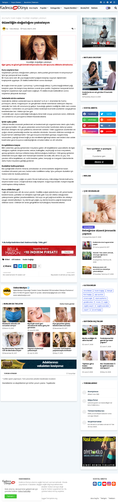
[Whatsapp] (25, 266)
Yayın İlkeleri (16, 2)
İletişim (5, 2)
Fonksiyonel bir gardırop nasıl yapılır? (107, 340)
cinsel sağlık (88, 298)
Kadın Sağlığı (16, 18)
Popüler (43, 8)
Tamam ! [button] (10, 496)
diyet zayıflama (100, 298)
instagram (92, 131)
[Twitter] (20, 266)
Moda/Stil (85, 8)
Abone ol (99, 162)
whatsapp (92, 120)
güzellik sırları (88, 302)
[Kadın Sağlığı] (99, 75)
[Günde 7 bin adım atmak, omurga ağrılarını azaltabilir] (86, 256)
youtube (109, 131)
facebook (92, 114)
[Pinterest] (30, 266)
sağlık (106, 302)
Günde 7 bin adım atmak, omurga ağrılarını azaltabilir (103, 255)
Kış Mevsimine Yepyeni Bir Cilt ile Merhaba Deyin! (13, 349)
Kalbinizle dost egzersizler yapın (103, 243)
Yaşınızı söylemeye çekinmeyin (35, 349)
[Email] (34, 266)
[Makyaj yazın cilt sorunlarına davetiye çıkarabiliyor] (86, 270)
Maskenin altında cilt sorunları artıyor (11, 325)
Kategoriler (55, 8)
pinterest (92, 125)
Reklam (94, 8)
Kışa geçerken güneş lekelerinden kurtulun (61, 325)
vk (109, 125)
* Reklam (111, 498)
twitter (109, 114)
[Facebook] (15, 266)
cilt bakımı (16, 259)
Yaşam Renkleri (70, 8)
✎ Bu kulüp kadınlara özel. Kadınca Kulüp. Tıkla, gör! (24, 242)
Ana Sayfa (33, 8)
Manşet (109, 291)
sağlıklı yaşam (89, 306)
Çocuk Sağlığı (96, 310)
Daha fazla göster (67, 304)
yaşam (86, 310)
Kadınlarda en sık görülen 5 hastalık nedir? (97, 93)
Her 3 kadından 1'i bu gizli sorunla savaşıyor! (107, 366)
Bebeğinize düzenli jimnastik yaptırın (99, 232)
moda (98, 302)
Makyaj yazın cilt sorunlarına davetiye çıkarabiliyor (101, 269)
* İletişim (103, 498)
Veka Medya (20, 287)
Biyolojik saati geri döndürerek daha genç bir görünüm (39, 326)
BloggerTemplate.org (48, 498)
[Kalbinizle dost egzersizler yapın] (86, 245)
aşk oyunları (99, 294)
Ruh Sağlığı (87, 294)
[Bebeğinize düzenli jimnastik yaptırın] (99, 210)
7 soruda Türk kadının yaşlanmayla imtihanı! (62, 349)
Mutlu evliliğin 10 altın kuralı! (89, 339)
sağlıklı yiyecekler (103, 306)
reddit (109, 120)
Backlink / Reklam (31, 2)
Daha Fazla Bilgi (24, 491)
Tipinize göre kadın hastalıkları (88, 366)
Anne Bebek (88, 291)
